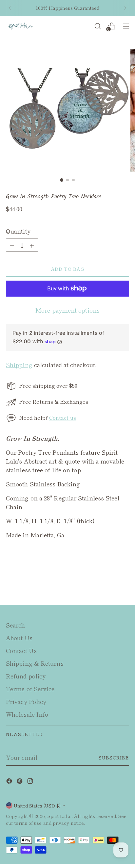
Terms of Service (30, 688)
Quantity (18, 231)
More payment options (67, 310)
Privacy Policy (26, 701)
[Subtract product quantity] (32, 245)
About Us (19, 637)
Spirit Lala (60, 816)
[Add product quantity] (12, 245)
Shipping (19, 364)
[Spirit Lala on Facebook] (10, 781)
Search (15, 625)
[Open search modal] (97, 26)
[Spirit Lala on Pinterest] (20, 781)
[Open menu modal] (125, 26)
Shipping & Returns (35, 663)
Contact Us (21, 650)
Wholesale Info (27, 714)
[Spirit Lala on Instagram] (31, 781)
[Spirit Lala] (20, 26)
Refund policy (26, 676)
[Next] (125, 8)
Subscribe (114, 757)
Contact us (62, 417)
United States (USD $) (37, 805)
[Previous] (10, 8)
